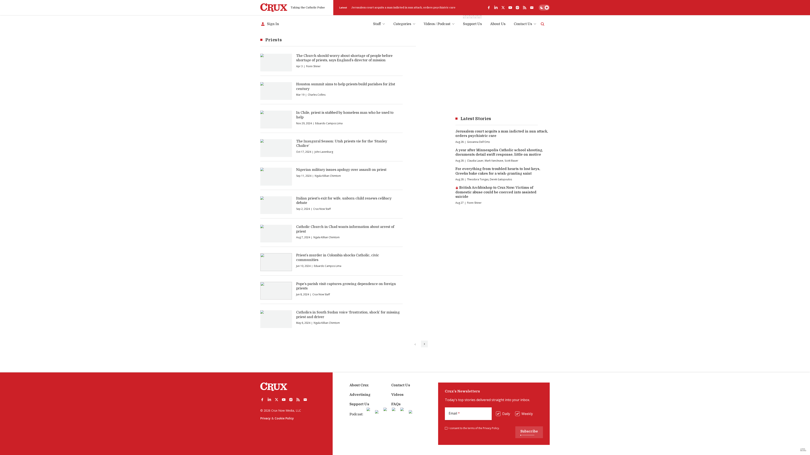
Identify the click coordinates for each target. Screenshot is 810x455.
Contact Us (523, 24)
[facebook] (488, 7)
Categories (402, 24)
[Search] (542, 24)
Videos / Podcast (437, 24)
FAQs (396, 404)
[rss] (524, 7)
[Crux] (273, 7)
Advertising (360, 395)
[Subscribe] (531, 7)
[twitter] (503, 7)
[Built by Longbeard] (803, 450)
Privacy (265, 418)
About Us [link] (497, 24)
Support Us (359, 404)
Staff (377, 24)
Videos (397, 395)
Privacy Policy (491, 428)
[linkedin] (496, 7)
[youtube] (510, 7)
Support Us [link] (472, 24)
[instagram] (517, 7)
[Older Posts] (424, 344)
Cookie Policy (284, 418)
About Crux (359, 385)
